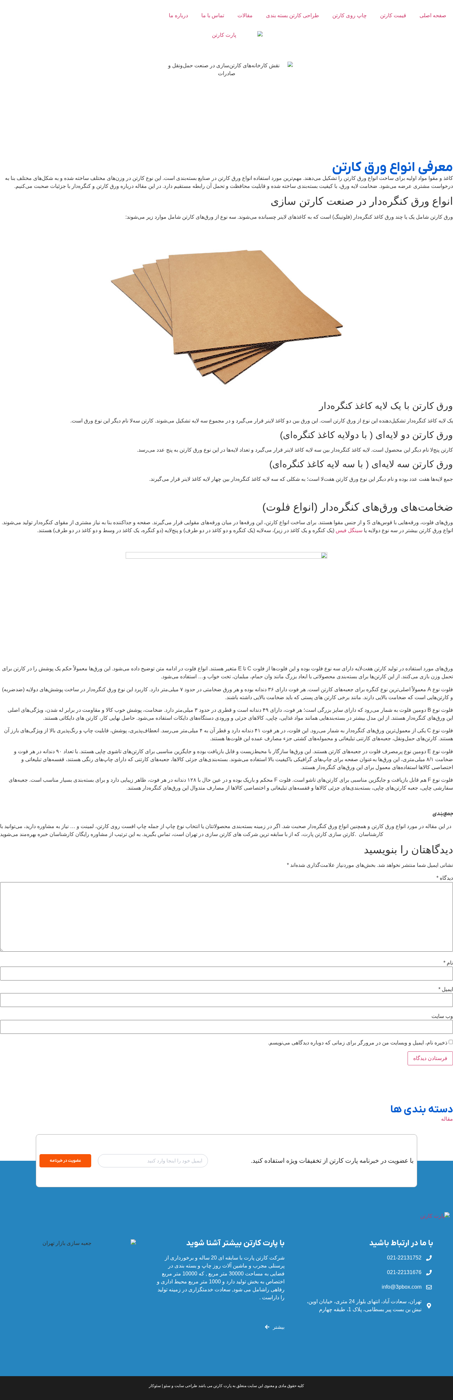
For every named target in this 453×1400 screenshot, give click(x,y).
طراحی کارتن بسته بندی (292, 15)
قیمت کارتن (393, 15)
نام (448, 963)
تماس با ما (212, 15)
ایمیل (445, 989)
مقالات (245, 15)
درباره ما (178, 15)
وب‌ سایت (442, 1016)
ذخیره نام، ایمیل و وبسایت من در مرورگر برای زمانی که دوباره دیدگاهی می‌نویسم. (357, 1042)
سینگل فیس (349, 530)
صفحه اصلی (433, 15)
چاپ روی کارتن (349, 15)
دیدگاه (444, 878)
